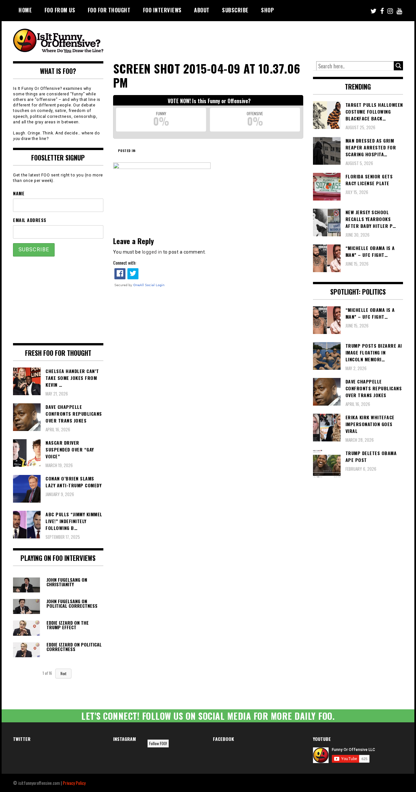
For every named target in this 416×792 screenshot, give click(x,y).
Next (63, 673)
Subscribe (235, 10)
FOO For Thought (109, 10)
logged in (152, 252)
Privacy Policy (74, 782)
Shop (267, 10)
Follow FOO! (158, 743)
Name (18, 193)
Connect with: (124, 262)
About (202, 10)
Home (25, 10)
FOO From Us (60, 10)
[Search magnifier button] (398, 65)
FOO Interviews (162, 10)
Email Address (29, 219)
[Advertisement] (281, 39)
